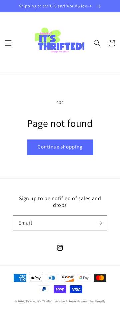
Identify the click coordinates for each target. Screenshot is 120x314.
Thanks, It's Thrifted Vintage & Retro (51, 301)
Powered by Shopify (91, 301)
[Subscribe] (99, 223)
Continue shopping (60, 146)
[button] (8, 43)
